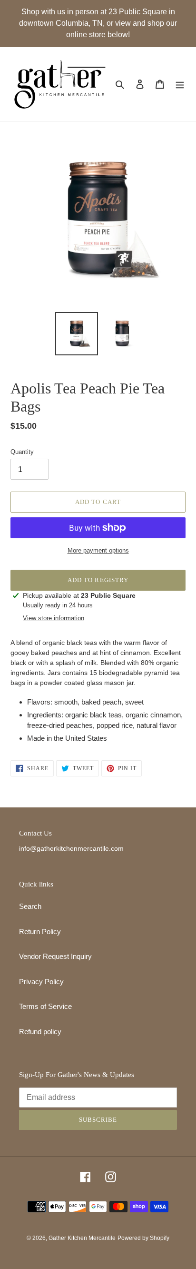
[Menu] (180, 84)
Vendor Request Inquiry (55, 956)
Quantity (22, 451)
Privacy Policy (41, 981)
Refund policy (40, 1031)
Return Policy (40, 931)
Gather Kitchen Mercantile (82, 1238)
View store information (53, 618)
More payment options (98, 550)
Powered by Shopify (143, 1238)
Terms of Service (45, 1006)
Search (30, 906)
